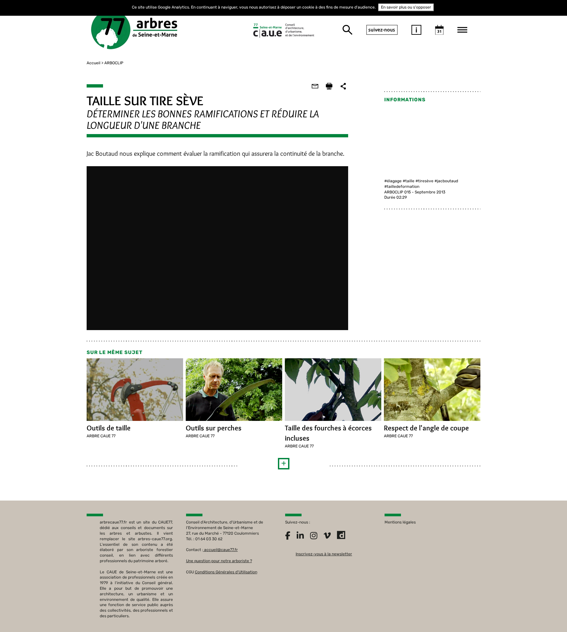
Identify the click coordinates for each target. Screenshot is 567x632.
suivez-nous (382, 30)
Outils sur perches (214, 428)
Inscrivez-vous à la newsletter (324, 554)
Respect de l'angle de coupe (426, 428)
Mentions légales (400, 522)
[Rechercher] (347, 30)
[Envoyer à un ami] (315, 86)
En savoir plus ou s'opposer (406, 7)
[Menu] (462, 30)
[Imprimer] (329, 86)
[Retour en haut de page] (548, 613)
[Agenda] (439, 30)
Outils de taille (109, 428)
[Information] (416, 30)
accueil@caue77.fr (221, 549)
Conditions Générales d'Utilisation (226, 572)
